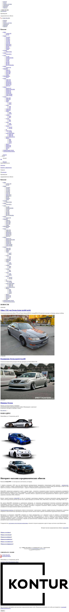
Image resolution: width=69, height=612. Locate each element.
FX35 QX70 (8, 54)
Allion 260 (8, 99)
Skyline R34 (8, 83)
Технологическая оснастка (7, 510)
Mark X (7, 144)
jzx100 (10, 113)
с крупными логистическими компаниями (18, 523)
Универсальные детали (8, 150)
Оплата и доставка (7, 4)
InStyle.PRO (17, 498)
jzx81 (10, 139)
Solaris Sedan (9, 51)
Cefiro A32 (8, 79)
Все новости (4, 410)
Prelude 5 (8, 48)
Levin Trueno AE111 (10, 136)
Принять (2, 610)
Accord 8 (8, 39)
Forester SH (8, 93)
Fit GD (7, 46)
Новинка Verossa (7, 403)
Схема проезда (42, 548)
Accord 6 (8, 37)
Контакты (5, 6)
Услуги (4, 2)
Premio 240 (8, 146)
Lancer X (8, 70)
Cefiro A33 (8, 80)
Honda (4, 35)
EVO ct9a (8, 73)
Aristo (7, 101)
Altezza (7, 100)
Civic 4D (8, 43)
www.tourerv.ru (8, 541)
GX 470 (7, 59)
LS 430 (7, 60)
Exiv (10, 119)
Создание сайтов (4, 561)
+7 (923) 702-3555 (6, 18)
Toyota (4, 96)
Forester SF (8, 90)
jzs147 (10, 102)
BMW (4, 32)
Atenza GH (8, 67)
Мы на (2, 541)
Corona (7, 118)
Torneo (7, 49)
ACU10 (10, 127)
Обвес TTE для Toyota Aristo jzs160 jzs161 (16, 310)
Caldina (7, 115)
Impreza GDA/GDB (10, 89)
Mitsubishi (5, 68)
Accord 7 (8, 38)
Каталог (5, 1)
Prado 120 (11, 134)
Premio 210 (8, 145)
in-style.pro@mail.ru (6, 556)
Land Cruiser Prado (10, 133)
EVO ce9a (8, 71)
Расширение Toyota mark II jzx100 (13, 359)
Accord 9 (8, 40)
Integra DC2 (8, 44)
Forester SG (8, 91)
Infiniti (4, 52)
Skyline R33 (8, 82)
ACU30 (10, 128)
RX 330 (7, 63)
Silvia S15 (8, 85)
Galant (7, 74)
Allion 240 (8, 97)
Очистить (3, 165)
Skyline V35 (8, 84)
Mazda (4, 66)
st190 (10, 116)
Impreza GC (8, 88)
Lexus (4, 55)
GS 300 (7, 56)
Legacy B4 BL (9, 95)
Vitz (7, 149)
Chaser (7, 111)
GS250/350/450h (9, 57)
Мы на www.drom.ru (6, 537)
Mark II (7, 138)
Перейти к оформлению (6, 167)
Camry (7, 105)
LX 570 (7, 61)
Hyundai (5, 50)
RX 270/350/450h (10, 65)
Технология (6, 5)
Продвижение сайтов (13, 561)
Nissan (4, 78)
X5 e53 (7, 34)
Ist (6, 129)
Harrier (7, 125)
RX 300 (7, 62)
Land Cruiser (9, 130)
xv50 (10, 107)
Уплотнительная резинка (9, 151)
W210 (7, 77)
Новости (5, 7)
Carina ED (8, 110)
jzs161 (10, 104)
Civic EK (8, 42)
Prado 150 (11, 135)
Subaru (4, 87)
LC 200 (10, 132)
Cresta (7, 122)
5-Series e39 (8, 33)
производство (65, 485)
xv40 (10, 106)
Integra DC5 (8, 45)
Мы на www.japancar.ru (7, 544)
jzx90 (10, 112)
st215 (10, 117)
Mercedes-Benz (6, 76)
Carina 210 (8, 108)
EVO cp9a (8, 72)
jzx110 (10, 142)
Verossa (7, 147)
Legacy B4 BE (9, 94)
